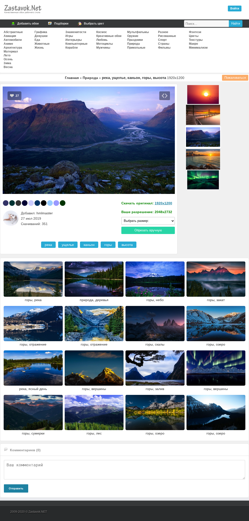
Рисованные (167, 36)
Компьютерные (76, 43)
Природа (133, 43)
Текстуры (196, 40)
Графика (41, 32)
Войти (234, 8)
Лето (7, 55)
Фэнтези (195, 32)
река (48, 245)
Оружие (132, 36)
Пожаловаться (235, 77)
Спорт (162, 40)
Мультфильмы (138, 32)
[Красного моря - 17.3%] (12, 203)
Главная (72, 78)
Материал (11, 51)
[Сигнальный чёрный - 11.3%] (18, 203)
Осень (8, 59)
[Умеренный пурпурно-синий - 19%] (6, 203)
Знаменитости (75, 32)
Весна (8, 67)
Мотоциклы (104, 43)
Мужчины (103, 47)
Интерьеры (73, 40)
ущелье (68, 245)
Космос (101, 32)
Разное (163, 32)
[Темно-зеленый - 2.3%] (62, 203)
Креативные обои (108, 36)
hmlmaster (44, 213)
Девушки (41, 36)
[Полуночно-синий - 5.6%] (37, 203)
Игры (69, 36)
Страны (163, 43)
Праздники (135, 40)
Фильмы (164, 47)
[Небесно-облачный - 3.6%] (50, 203)
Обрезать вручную (148, 230)
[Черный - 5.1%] (43, 203)
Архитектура (13, 47)
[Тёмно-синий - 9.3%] (24, 203)
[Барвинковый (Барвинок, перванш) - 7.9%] (31, 203)
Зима (7, 63)
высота (127, 245)
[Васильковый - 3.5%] (56, 203)
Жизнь (39, 47)
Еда (37, 40)
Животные (42, 43)
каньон (89, 245)
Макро (193, 43)
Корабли (71, 47)
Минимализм (198, 47)
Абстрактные (13, 32)
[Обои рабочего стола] (22, 14)
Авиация (10, 36)
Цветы (193, 36)
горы (108, 245)
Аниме (8, 43)
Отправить (16, 488)
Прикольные (136, 47)
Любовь (101, 40)
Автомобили (13, 40)
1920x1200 (163, 203)
